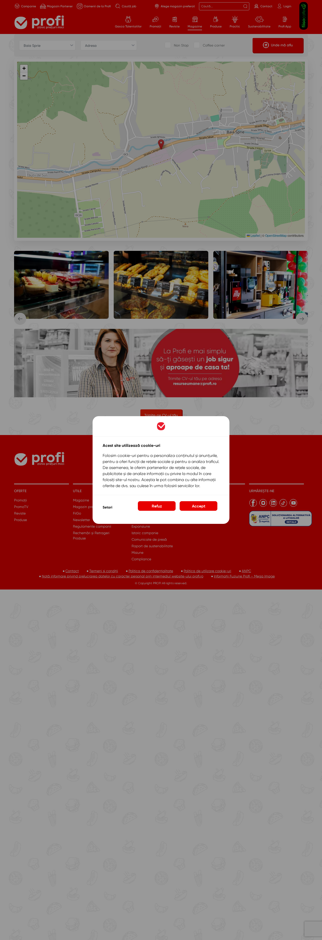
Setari (107, 507)
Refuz (157, 505)
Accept (198, 505)
